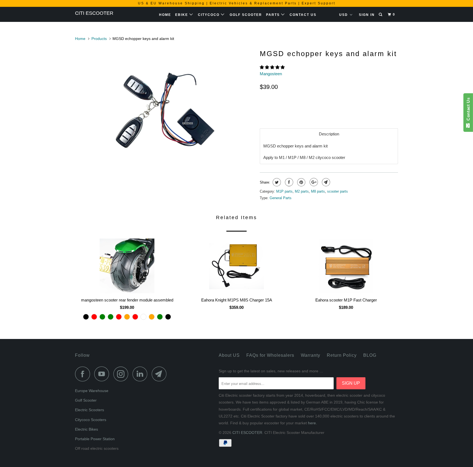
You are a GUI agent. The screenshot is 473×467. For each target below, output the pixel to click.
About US (229, 355)
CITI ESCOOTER (94, 13)
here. (312, 423)
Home (165, 15)
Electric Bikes (86, 429)
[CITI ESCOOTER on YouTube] (103, 373)
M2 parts (302, 191)
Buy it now (368, 108)
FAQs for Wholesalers (270, 355)
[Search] (381, 14)
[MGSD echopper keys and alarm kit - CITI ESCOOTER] (164, 108)
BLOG (369, 355)
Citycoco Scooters (90, 419)
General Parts (281, 198)
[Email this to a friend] (325, 182)
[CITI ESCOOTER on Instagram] (122, 373)
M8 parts (318, 191)
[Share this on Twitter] (276, 182)
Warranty (310, 355)
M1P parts (284, 191)
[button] (273, 67)
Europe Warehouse (91, 390)
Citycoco (209, 15)
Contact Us (303, 15)
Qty (263, 99)
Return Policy (342, 355)
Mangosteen (271, 73)
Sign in (367, 15)
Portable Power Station (95, 439)
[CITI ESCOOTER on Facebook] (84, 373)
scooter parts (337, 191)
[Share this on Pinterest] (300, 182)
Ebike (182, 15)
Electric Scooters (89, 410)
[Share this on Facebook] (288, 182)
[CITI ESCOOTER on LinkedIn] (141, 373)
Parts (273, 15)
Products (99, 38)
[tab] (329, 134)
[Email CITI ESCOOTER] (161, 373)
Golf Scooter (246, 15)
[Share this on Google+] (313, 182)
